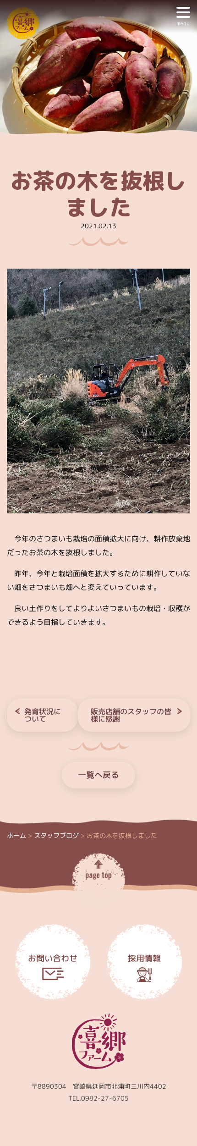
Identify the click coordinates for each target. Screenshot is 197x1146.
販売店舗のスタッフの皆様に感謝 (131, 715)
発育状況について (42, 715)
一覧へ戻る (98, 775)
